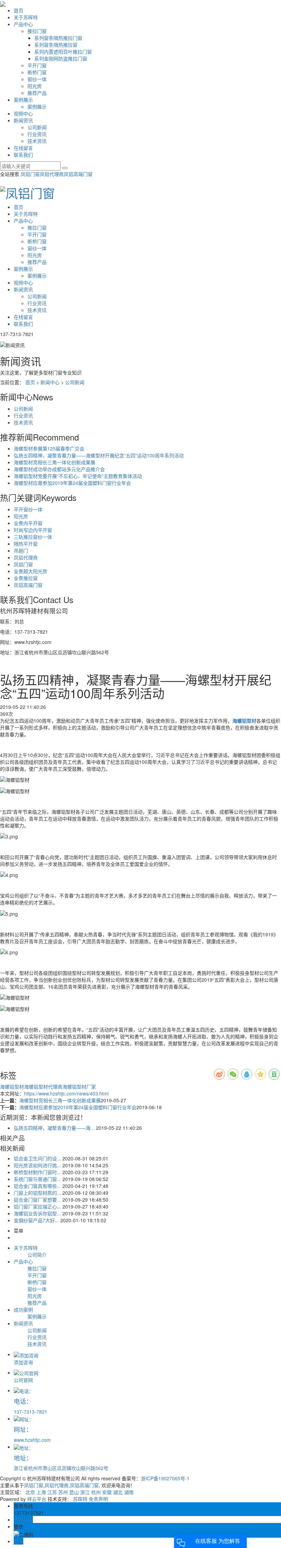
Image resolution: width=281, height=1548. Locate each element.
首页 (18, 10)
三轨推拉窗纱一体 (33, 536)
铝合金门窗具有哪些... (37, 1185)
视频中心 (23, 113)
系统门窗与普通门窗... (37, 1179)
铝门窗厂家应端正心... (37, 1206)
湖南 (129, 1492)
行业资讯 (37, 134)
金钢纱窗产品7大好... (36, 1220)
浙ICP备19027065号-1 (165, 1478)
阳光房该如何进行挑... (37, 1165)
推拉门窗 (37, 30)
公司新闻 (37, 127)
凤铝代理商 (52, 173)
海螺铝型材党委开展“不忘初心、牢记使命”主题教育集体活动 (78, 475)
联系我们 (23, 154)
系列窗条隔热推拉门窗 (58, 37)
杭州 (96, 1492)
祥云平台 (36, 1498)
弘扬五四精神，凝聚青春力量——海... (54, 1127)
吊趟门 (21, 550)
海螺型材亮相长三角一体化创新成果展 (54, 462)
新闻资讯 (23, 120)
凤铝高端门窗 (78, 173)
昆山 (74, 1492)
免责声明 (98, 1498)
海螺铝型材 (12, 1086)
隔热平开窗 (26, 543)
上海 (41, 1492)
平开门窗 (37, 65)
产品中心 (23, 24)
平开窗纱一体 (28, 509)
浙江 (85, 1492)
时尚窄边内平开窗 (33, 529)
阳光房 (34, 85)
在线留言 (23, 147)
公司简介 (37, 1254)
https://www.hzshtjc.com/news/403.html (66, 1093)
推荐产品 (37, 92)
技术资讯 (37, 140)
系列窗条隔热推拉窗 (55, 44)
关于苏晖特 (26, 17)
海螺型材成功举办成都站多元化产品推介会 (59, 469)
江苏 (52, 1492)
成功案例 (23, 1309)
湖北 (118, 1492)
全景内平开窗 (28, 523)
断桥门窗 (37, 72)
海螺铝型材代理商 (43, 1086)
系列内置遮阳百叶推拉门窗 (63, 51)
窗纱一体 (37, 79)
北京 (30, 1492)
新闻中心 (50, 382)
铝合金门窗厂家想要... (37, 1199)
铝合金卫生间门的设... (37, 1158)
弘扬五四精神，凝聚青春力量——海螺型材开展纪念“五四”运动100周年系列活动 (99, 455)
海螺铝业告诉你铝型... (37, 1213)
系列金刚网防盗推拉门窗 (60, 58)
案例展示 (23, 99)
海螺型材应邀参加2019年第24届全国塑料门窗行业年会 (72, 482)
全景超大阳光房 (30, 571)
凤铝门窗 (30, 173)
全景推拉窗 (26, 578)
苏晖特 (80, 1498)
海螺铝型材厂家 (79, 1086)
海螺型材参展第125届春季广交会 (49, 448)
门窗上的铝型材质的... (37, 1192)
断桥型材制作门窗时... (37, 1172)
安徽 (107, 1492)
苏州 (63, 1492)
